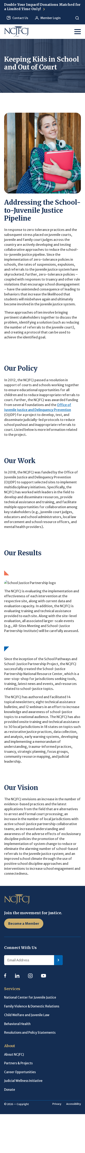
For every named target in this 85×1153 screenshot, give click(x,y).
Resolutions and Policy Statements (29, 1033)
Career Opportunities (20, 1072)
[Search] (77, 18)
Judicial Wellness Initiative (23, 1081)
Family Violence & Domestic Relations (31, 1006)
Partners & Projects (18, 1063)
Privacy (56, 1103)
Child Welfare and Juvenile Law (26, 1015)
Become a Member (23, 923)
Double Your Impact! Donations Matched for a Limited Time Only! (42, 6)
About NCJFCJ (14, 1054)
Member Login (50, 18)
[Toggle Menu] (77, 31)
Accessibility (73, 1103)
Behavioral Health (17, 1024)
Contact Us (20, 18)
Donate (9, 1090)
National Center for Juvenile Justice (30, 997)
